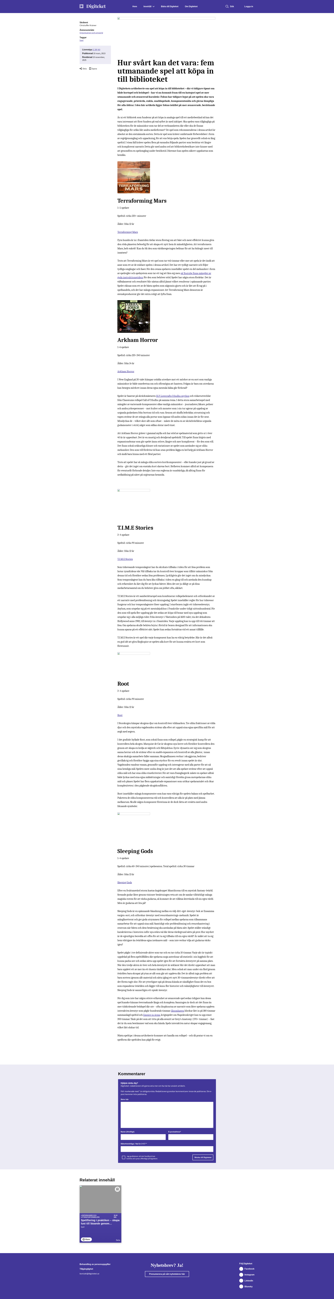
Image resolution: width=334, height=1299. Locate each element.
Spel (82, 40)
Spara (94, 68)
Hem (134, 6)
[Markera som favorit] (117, 1189)
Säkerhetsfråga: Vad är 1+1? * (134, 1144)
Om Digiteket (191, 6)
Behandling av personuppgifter (95, 1264)
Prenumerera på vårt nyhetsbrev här (167, 1274)
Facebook (249, 1269)
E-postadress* (174, 1132)
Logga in (248, 6)
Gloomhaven (177, 1010)
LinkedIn (248, 1281)
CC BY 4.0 (96, 49)
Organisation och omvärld (91, 32)
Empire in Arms (151, 1014)
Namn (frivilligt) (127, 1132)
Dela (85, 68)
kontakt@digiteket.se (89, 1273)
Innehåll (147, 6)
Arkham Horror (125, 371)
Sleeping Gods (124, 882)
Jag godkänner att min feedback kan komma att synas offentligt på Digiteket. (142, 1157)
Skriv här (125, 1099)
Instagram (249, 1275)
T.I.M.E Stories (125, 559)
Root (120, 715)
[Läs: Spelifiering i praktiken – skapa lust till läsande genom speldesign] (100, 1199)
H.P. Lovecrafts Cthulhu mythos (172, 395)
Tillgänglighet (86, 1269)
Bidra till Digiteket (169, 6)
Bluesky (248, 1286)
